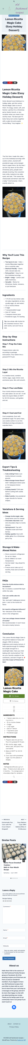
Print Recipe (15, 696)
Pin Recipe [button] (15, 701)
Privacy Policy (14, 1027)
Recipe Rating (7, 898)
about (10, 1024)
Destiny (7, 872)
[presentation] (14, 852)
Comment (7, 906)
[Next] (23, 860)
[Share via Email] (14, 82)
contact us (16, 1024)
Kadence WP (21, 1040)
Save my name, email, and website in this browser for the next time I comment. (14, 952)
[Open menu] (3, 9)
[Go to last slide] (4, 860)
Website (6, 946)
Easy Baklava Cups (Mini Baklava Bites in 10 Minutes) (21, 824)
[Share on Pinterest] (9, 82)
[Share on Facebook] (4, 82)
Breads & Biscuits (14, 15)
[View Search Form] (14, 1)
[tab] (10, 878)
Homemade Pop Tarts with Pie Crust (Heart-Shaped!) (7, 824)
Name (5, 930)
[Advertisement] (14, 67)
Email (5, 938)
